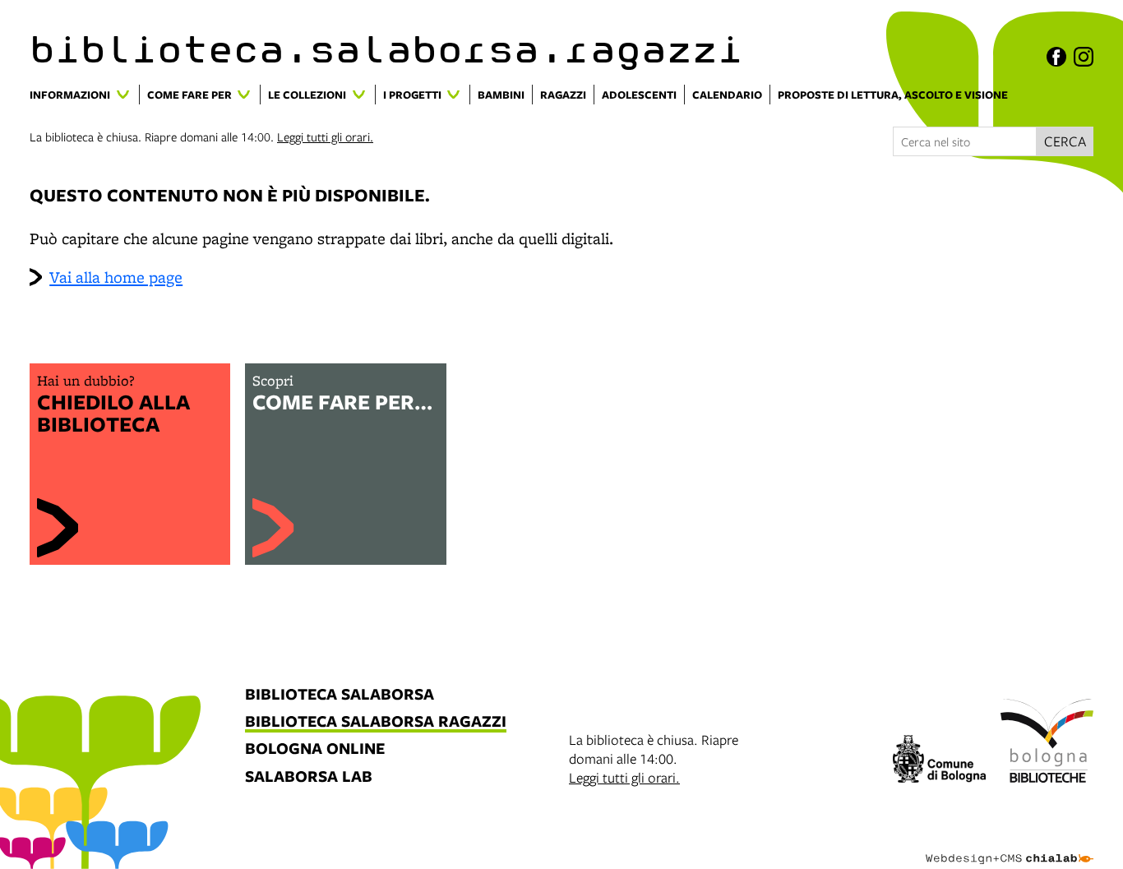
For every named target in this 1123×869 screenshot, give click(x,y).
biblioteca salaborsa (339, 695)
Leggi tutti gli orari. (325, 136)
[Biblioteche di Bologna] (1047, 743)
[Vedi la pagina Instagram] (1083, 57)
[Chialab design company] (1009, 844)
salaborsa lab (308, 777)
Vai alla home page (116, 277)
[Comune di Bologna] (939, 761)
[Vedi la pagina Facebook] (1056, 57)
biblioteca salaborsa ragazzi (375, 722)
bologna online (315, 749)
